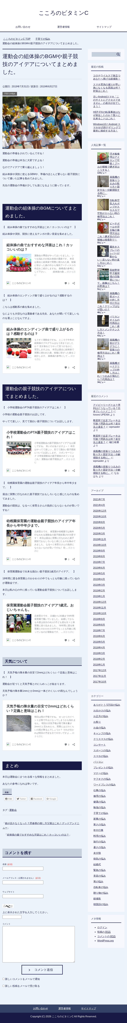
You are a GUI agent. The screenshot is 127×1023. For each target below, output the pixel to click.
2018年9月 (99, 619)
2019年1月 (99, 596)
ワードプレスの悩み (104, 784)
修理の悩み (99, 796)
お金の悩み (99, 727)
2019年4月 (99, 579)
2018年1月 (99, 664)
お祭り (97, 722)
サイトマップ (104, 27)
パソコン (98, 762)
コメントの (106, 936)
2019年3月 (99, 585)
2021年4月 (99, 505)
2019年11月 (99, 539)
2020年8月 (99, 522)
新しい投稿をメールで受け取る (22, 986)
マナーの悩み (100, 773)
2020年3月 (99, 533)
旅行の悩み (99, 841)
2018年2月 (99, 659)
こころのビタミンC (63, 13)
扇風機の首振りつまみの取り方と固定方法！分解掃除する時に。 (106, 454)
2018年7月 (99, 630)
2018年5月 (99, 642)
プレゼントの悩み (103, 767)
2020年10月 (99, 516)
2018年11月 (99, 607)
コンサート (99, 744)
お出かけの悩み (102, 710)
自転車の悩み (100, 887)
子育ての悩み (9, 94)
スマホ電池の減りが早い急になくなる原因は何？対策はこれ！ (106, 87)
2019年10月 (99, 545)
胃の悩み (98, 881)
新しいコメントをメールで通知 (22, 979)
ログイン (102, 927)
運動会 (13, 810)
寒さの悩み (99, 824)
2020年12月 (99, 510)
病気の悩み (99, 858)
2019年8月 (99, 556)
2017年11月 (99, 676)
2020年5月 (99, 528)
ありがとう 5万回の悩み (106, 705)
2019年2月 (99, 590)
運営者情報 (63, 27)
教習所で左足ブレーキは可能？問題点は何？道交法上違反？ (106, 423)
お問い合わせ (22, 27)
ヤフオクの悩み (102, 779)
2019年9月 (99, 550)
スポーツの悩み (102, 750)
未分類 (97, 853)
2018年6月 (99, 636)
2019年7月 (99, 562)
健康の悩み (99, 801)
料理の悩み (99, 836)
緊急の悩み (99, 870)
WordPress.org (105, 940)
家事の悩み (99, 819)
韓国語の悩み (100, 904)
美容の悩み (99, 876)
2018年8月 (99, 624)
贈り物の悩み (100, 893)
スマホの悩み (100, 756)
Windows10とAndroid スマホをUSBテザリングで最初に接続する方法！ (107, 127)
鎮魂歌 (97, 898)
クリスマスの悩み (103, 739)
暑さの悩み (99, 847)
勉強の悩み (99, 807)
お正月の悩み (100, 716)
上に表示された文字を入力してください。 (26, 912)
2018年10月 (99, 613)
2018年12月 (99, 602)
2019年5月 (99, 573)
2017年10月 (99, 681)
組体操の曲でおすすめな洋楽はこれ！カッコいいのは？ (38, 834)
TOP (17, 39)
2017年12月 (99, 670)
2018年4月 (99, 647)
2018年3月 (99, 653)
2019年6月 (99, 567)
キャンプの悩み (102, 733)
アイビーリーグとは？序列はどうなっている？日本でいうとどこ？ (106, 408)
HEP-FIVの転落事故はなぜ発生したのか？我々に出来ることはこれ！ (106, 115)
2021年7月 (99, 499)
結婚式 (97, 864)
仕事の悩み (99, 790)
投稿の (104, 932)
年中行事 (98, 830)
